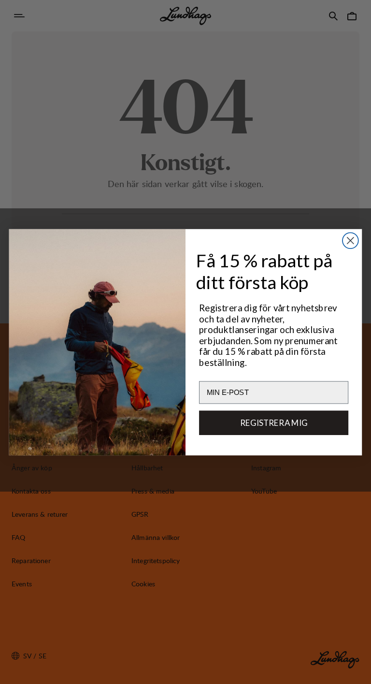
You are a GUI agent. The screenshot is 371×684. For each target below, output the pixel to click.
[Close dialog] (350, 240)
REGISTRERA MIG (274, 422)
